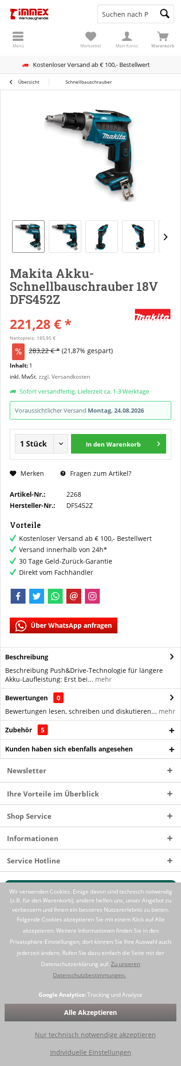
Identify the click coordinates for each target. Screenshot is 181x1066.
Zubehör (25, 729)
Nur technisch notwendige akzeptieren (95, 1034)
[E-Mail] (73, 596)
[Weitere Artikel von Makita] (152, 314)
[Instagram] (92, 596)
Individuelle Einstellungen (90, 1052)
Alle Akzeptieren (90, 1012)
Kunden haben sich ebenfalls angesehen (69, 748)
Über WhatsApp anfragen (70, 625)
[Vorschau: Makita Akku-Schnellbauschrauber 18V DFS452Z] (28, 236)
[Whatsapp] (55, 596)
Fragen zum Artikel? (99, 473)
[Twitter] (36, 596)
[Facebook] (18, 596)
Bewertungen (26, 697)
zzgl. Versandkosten (64, 377)
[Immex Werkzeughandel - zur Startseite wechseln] (45, 14)
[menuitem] (163, 39)
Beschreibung (26, 656)
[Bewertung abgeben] (71, 311)
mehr (102, 679)
